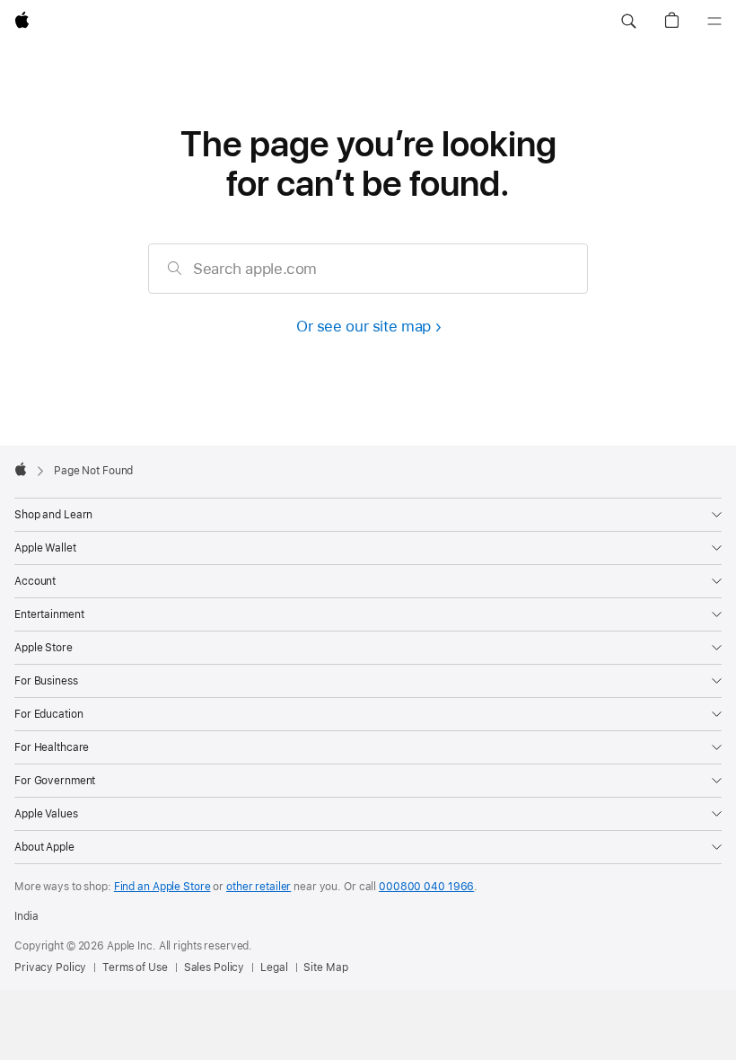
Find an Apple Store (162, 886)
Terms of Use (135, 967)
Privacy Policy (50, 967)
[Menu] (714, 21)
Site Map (325, 967)
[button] (628, 21)
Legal (273, 967)
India (26, 916)
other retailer (258, 886)
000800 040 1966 (426, 886)
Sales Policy (214, 967)
